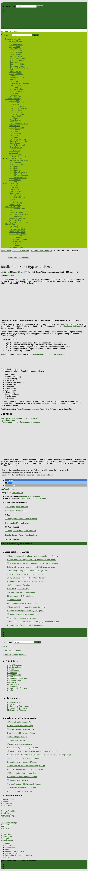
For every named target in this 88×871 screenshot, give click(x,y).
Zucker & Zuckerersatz (18, 156)
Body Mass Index (16, 52)
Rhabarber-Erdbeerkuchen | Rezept (20, 791)
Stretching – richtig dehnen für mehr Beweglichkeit (26, 574)
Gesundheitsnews (14, 675)
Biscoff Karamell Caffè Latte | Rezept (21, 733)
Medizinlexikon (17, 493)
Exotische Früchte (16, 112)
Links (7, 857)
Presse (8, 849)
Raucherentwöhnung (17, 85)
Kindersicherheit (15, 243)
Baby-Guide (14, 226)
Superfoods (13, 153)
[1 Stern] (4, 272)
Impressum (9, 845)
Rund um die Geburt (17, 232)
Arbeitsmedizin (15, 49)
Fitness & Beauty (11, 22)
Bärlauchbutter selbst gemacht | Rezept (22, 777)
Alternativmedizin (16, 45)
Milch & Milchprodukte (17, 139)
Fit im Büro (13, 187)
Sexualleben (14, 168)
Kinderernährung (15, 236)
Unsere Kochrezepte (13, 16)
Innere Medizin (15, 72)
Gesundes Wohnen (16, 60)
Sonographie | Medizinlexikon (17, 523)
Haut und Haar (6, 824)
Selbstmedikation (16, 89)
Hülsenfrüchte (14, 126)
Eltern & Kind (10, 26)
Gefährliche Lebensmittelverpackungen (22, 618)
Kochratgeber (14, 130)
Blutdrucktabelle (15, 50)
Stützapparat (14, 95)
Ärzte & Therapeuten (15, 665)
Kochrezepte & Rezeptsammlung (19, 706)
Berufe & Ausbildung (9, 811)
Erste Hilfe (5, 813)
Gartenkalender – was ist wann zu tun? (22, 603)
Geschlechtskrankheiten (18, 160)
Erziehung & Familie (17, 230)
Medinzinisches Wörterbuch (41, 251)
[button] (9, 480)
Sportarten (13, 201)
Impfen (12, 70)
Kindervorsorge (15, 245)
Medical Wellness (16, 212)
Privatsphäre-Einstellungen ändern (18, 855)
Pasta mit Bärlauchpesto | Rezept (20, 726)
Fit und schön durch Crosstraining (20, 596)
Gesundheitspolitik (8, 817)
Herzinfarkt (67, 326)
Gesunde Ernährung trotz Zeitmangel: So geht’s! (25, 611)
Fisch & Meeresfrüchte (18, 114)
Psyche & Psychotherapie (19, 83)
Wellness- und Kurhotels (18, 222)
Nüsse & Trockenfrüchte (18, 141)
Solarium (12, 199)
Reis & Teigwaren (16, 147)
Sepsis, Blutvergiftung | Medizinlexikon (21, 535)
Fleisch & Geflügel (16, 116)
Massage (12, 210)
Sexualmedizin (15, 170)
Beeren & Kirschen (16, 103)
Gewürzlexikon (15, 120)
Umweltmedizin (15, 97)
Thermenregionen (16, 216)
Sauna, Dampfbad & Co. (18, 214)
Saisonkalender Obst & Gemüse (19, 688)
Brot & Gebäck (14, 104)
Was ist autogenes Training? (18, 589)
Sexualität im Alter (16, 174)
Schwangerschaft (16, 247)
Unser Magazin (11, 18)
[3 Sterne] (20, 272)
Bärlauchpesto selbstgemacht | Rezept (22, 762)
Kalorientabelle (13, 704)
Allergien (12, 43)
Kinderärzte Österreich (18, 234)
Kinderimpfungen (16, 237)
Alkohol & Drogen (16, 41)
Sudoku (10, 690)
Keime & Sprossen (16, 128)
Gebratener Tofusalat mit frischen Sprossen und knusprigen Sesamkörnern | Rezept (39, 755)
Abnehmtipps (14, 101)
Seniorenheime (13, 686)
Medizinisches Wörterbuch (17, 710)
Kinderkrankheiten (16, 241)
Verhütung (13, 182)
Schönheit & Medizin (17, 197)
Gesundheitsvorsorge (17, 58)
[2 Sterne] (12, 272)
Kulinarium (13, 137)
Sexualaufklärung (16, 166)
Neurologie (13, 79)
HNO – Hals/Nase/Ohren (18, 68)
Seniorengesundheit (17, 91)
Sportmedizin (14, 93)
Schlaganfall (78, 326)
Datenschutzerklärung (13, 853)
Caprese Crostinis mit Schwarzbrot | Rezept (23, 784)
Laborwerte (13, 76)
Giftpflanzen (14, 122)
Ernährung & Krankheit (18, 108)
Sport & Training (15, 203)
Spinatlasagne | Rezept (16, 740)
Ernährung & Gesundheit (18, 106)
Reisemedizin (14, 87)
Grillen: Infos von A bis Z (18, 124)
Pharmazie (13, 81)
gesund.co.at (6, 251)
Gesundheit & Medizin (13, 12)
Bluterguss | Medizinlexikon (16, 511)
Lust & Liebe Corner (17, 164)
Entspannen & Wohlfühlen (19, 209)
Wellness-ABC (15, 220)
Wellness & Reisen (12, 24)
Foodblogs (13, 118)
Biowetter (10, 669)
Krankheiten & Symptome (17, 708)
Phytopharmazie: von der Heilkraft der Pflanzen (25, 581)
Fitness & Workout (16, 191)
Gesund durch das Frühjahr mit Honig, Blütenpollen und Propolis (31, 560)
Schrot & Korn (14, 151)
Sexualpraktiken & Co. (18, 178)
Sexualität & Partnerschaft (15, 20)
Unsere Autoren (11, 847)
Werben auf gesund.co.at (14, 851)
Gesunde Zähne (15, 56)
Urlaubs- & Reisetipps (17, 218)
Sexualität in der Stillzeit (18, 176)
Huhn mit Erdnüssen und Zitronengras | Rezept (25, 769)
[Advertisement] (44, 301)
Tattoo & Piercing (15, 205)
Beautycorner (14, 185)
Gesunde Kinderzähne (18, 228)
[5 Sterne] (37, 272)
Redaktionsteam (10, 489)
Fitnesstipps (14, 189)
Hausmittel (13, 62)
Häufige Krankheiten (17, 64)
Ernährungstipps (15, 110)
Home (7, 10)
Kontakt (8, 844)
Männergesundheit (16, 77)
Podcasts (8, 27)
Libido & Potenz (15, 162)
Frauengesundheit (16, 54)
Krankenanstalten (14, 680)
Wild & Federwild (16, 155)
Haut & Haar (14, 193)
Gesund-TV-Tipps (14, 677)
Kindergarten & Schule (18, 239)
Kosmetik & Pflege (16, 195)
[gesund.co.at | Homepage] (6, 3)
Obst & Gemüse (15, 143)
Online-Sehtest (13, 684)
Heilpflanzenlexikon (17, 66)
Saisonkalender (15, 149)
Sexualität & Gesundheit (18, 172)
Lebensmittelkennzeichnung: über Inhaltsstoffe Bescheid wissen (31, 567)
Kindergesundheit (16, 74)
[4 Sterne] (28, 272)
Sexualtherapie (15, 180)
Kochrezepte (14, 131)
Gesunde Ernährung (13, 14)
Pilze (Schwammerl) (17, 145)
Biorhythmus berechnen (16, 667)
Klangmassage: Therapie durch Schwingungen (25, 625)
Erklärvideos (12, 673)
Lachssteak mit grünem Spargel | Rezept (22, 748)
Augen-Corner (14, 47)
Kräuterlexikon (14, 135)
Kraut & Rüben (15, 133)
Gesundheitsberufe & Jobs (17, 678)
